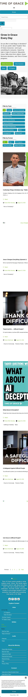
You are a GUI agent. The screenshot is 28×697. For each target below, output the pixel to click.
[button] (26, 677)
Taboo (20, 130)
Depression (6, 113)
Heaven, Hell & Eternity (9, 120)
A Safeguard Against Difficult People (14, 468)
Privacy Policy (13, 695)
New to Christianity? (8, 123)
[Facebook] (12, 599)
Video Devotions (7, 145)
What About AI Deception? (11, 410)
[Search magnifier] (2, 23)
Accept (14, 691)
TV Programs (19, 142)
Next (22, 569)
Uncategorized (7, 133)
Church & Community (19, 110)
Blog (10, 142)
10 (19, 569)
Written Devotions (19, 145)
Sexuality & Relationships (9, 126)
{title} (18, 695)
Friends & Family (7, 116)
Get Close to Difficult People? (12, 538)
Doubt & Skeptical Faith (18, 113)
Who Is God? (18, 133)
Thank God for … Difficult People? (13, 329)
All (4, 110)
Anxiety (9, 110)
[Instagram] (15, 599)
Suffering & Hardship (8, 130)
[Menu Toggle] (14, 7)
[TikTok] (18, 599)
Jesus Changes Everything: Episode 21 (15, 259)
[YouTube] (9, 599)
